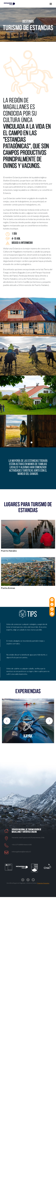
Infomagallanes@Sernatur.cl (21, 852)
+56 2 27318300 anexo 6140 (22, 845)
